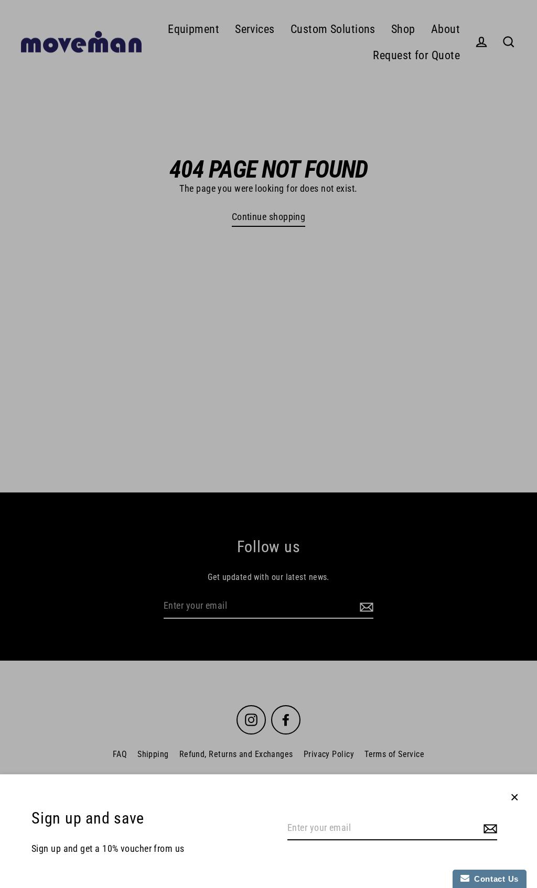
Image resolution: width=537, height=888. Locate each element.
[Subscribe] (488, 828)
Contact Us (494, 878)
